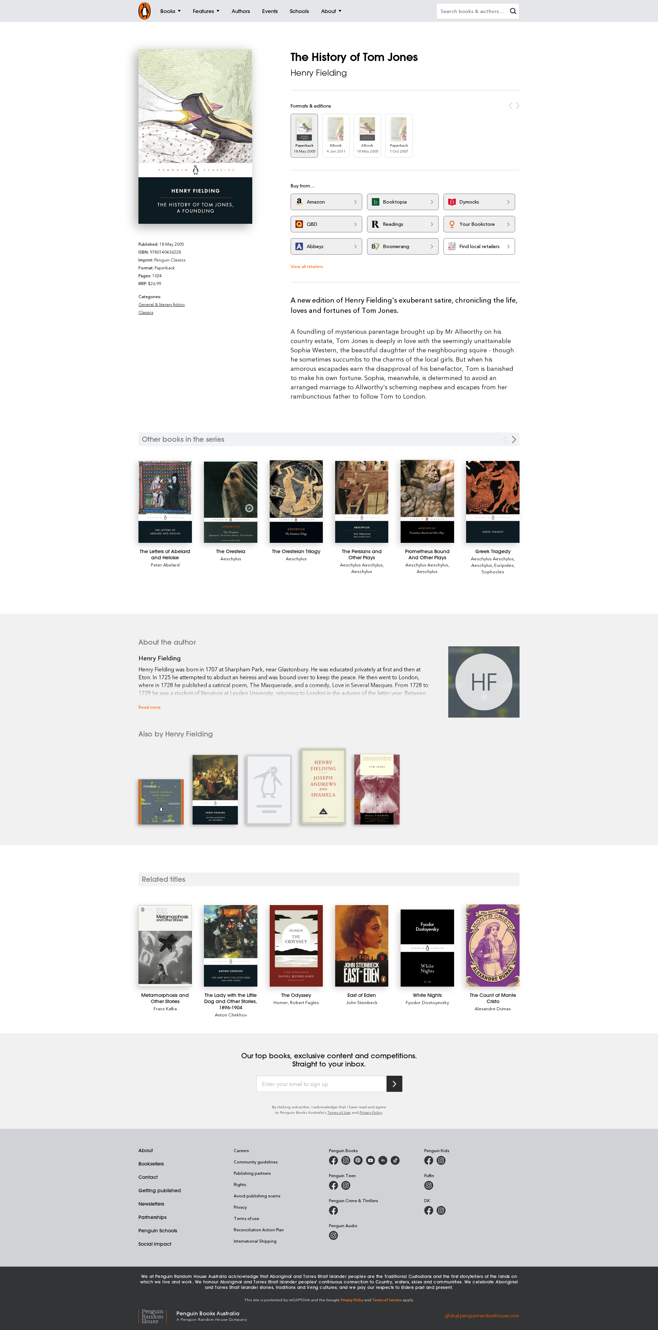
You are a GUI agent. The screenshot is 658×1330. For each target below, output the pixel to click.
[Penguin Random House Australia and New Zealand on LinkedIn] (382, 1160)
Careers (241, 1150)
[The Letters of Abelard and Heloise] (165, 502)
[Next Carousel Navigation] (514, 439)
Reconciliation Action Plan (259, 1230)
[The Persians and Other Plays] (362, 502)
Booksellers (151, 1164)
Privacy (240, 1207)
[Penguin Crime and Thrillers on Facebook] (333, 1210)
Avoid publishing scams (257, 1196)
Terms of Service (387, 1300)
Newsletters (151, 1204)
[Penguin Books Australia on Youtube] (370, 1160)
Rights (240, 1184)
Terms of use (246, 1218)
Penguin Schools (157, 1231)
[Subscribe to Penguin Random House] (394, 1084)
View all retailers (307, 266)
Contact (148, 1177)
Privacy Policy (371, 1112)
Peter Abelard (165, 564)
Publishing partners (252, 1173)
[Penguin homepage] (144, 11)
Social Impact (154, 1244)
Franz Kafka (165, 1008)
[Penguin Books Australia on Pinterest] (358, 1160)
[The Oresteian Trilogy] (296, 501)
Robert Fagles (304, 1002)
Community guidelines (256, 1162)
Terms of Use (339, 1112)
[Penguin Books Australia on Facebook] (333, 1160)
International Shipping (255, 1241)
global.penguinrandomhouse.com (482, 1315)
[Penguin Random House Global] (157, 1315)
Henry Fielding (319, 73)
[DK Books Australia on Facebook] (428, 1210)
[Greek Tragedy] (493, 502)
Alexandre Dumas (493, 1008)
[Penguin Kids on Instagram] (441, 1160)
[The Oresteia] (230, 502)
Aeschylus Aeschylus (361, 564)
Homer (280, 1002)
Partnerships (152, 1217)
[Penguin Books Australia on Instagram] (345, 1160)
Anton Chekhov (231, 1014)
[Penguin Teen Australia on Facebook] (333, 1185)
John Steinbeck (362, 1002)
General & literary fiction (161, 304)
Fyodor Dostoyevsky (427, 1002)
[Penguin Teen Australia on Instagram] (345, 1185)
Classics (145, 312)
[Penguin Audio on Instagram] (333, 1235)
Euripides (504, 565)
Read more (149, 707)
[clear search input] (513, 12)
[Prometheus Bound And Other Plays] (427, 501)
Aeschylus (230, 558)
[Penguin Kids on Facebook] (428, 1160)
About (145, 1150)
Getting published (159, 1190)
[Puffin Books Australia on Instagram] (428, 1185)
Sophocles (493, 571)
